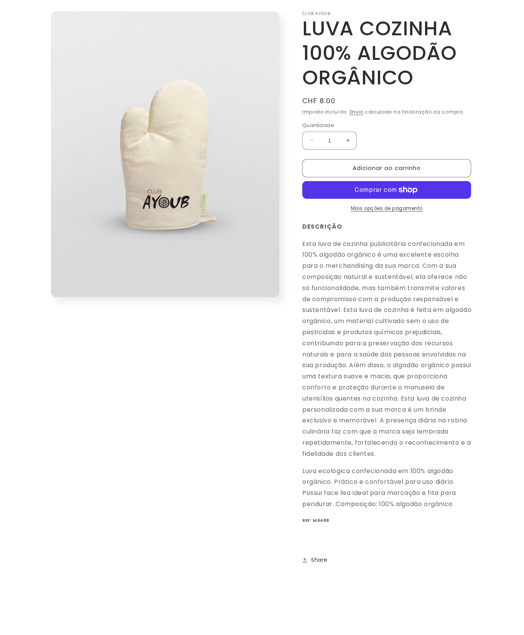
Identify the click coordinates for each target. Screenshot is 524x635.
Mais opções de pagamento (387, 208)
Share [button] (319, 560)
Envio (357, 112)
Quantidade (318, 125)
